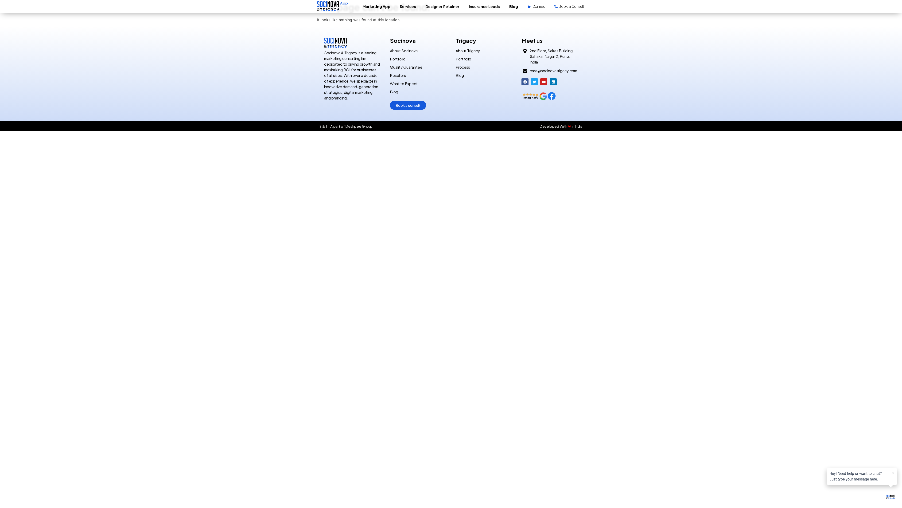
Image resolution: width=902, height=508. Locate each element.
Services (408, 6)
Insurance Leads (484, 6)
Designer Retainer (442, 6)
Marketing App (376, 6)
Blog (513, 6)
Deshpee (353, 126)
